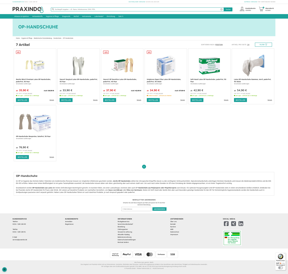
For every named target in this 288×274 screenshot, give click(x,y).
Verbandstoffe (37, 16)
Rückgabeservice (123, 221)
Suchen (228, 9)
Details (52, 100)
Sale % (120, 16)
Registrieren (69, 224)
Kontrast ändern (123, 242)
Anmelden (68, 221)
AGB (171, 229)
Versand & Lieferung (125, 232)
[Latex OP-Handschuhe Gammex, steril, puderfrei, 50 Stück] (253, 66)
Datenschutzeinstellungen (127, 240)
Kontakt (173, 224)
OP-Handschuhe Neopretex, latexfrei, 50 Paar (33, 136)
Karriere (173, 227)
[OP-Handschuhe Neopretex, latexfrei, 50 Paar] (35, 123)
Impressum (174, 234)
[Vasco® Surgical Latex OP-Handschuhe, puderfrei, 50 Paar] (79, 66)
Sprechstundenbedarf (125, 224)
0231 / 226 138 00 (30, 2)
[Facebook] (226, 226)
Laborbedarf (98, 16)
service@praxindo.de (20, 240)
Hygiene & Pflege (52, 16)
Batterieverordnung (124, 237)
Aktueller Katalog (124, 234)
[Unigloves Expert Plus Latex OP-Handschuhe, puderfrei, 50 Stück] (166, 66)
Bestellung (121, 227)
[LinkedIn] (241, 226)
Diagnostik (66, 16)
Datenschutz (174, 232)
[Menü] (284, 254)
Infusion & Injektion (21, 16)
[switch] (280, 267)
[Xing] (233, 226)
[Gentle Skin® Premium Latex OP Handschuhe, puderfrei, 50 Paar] (35, 66)
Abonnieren (159, 209)
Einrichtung (111, 16)
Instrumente (86, 16)
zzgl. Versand (28, 93)
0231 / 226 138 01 (19, 232)
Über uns (173, 221)
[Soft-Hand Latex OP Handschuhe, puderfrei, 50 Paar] (209, 66)
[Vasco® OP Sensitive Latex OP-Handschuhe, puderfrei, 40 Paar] (122, 66)
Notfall (76, 16)
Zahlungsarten (123, 229)
